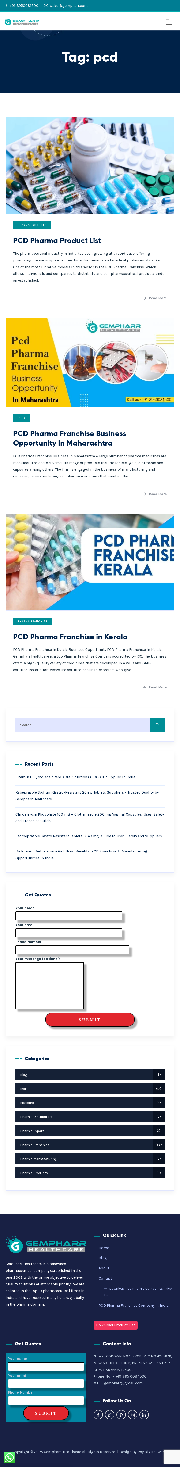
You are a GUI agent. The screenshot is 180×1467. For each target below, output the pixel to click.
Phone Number (28, 942)
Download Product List (115, 1325)
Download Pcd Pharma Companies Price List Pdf (138, 1292)
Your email (24, 925)
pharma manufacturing (90, 1159)
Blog (90, 1075)
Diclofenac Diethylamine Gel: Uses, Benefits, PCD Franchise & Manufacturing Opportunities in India (81, 854)
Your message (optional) (37, 958)
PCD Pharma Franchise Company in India (134, 1305)
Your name (24, 908)
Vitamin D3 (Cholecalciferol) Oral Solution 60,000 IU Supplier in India (75, 777)
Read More (158, 298)
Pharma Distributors (90, 1117)
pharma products (32, 225)
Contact (105, 1278)
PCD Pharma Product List (57, 240)
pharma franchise (32, 621)
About (104, 1268)
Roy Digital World (153, 1451)
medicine (90, 1103)
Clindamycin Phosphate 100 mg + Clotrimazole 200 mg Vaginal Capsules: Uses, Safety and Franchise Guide (89, 817)
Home (104, 1247)
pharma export (89, 1131)
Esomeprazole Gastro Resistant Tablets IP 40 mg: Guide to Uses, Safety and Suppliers (88, 836)
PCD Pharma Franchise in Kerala (70, 636)
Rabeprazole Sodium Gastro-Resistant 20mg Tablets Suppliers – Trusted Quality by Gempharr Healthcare (87, 795)
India (22, 418)
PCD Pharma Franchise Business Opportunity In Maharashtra (69, 438)
